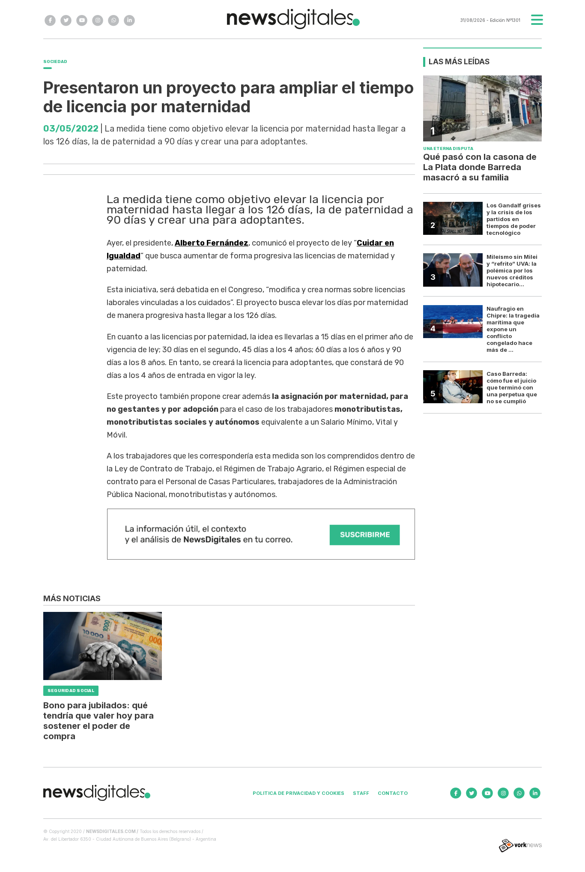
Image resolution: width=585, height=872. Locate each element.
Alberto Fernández (211, 243)
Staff (361, 793)
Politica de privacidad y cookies (298, 793)
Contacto (393, 793)
